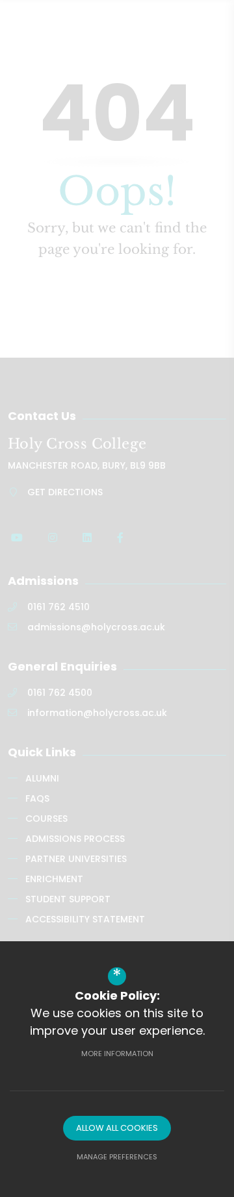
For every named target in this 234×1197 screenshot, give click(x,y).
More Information (117, 1053)
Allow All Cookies (117, 1128)
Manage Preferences (117, 1157)
